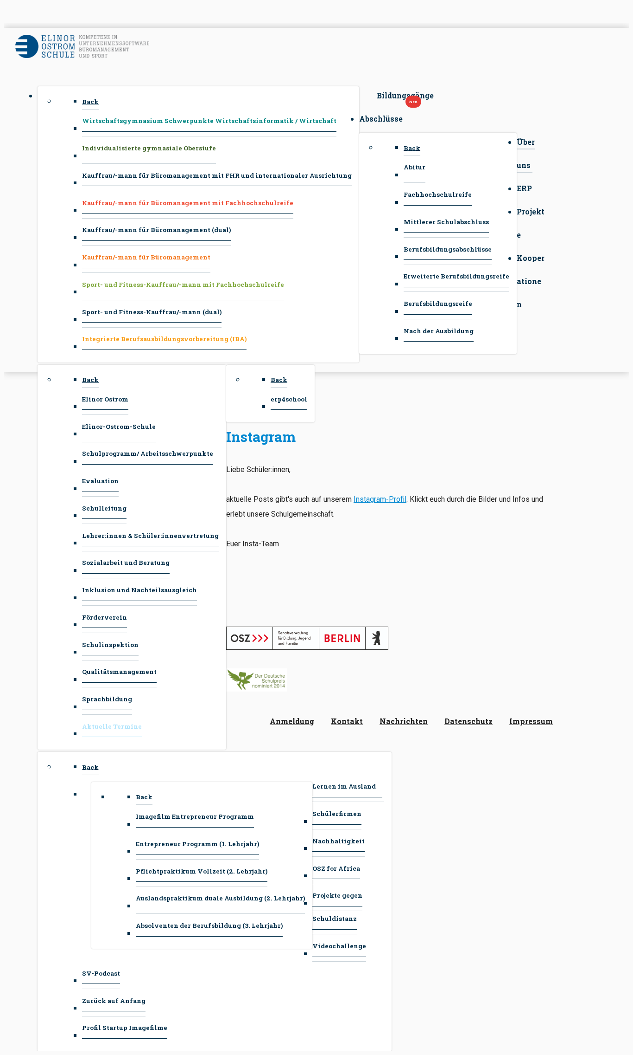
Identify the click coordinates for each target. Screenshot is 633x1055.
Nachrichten (404, 721)
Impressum (531, 721)
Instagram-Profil (380, 499)
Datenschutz (468, 721)
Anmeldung (292, 721)
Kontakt (347, 721)
